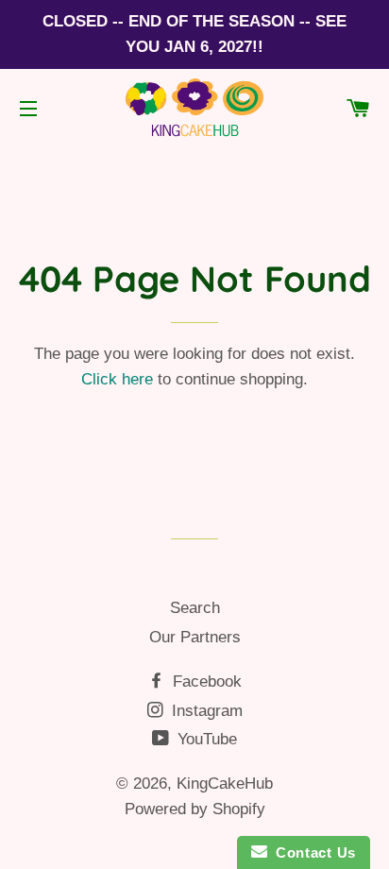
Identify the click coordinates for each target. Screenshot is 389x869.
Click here (117, 379)
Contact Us (311, 852)
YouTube (205, 739)
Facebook (205, 681)
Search (195, 608)
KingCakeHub (225, 783)
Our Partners (195, 637)
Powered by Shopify (195, 809)
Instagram (205, 711)
